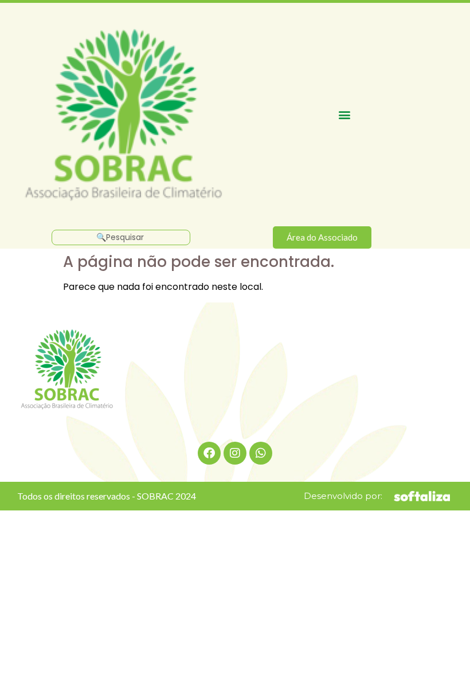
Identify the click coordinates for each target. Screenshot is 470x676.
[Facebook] (209, 453)
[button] (344, 114)
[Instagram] (235, 453)
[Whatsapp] (260, 453)
